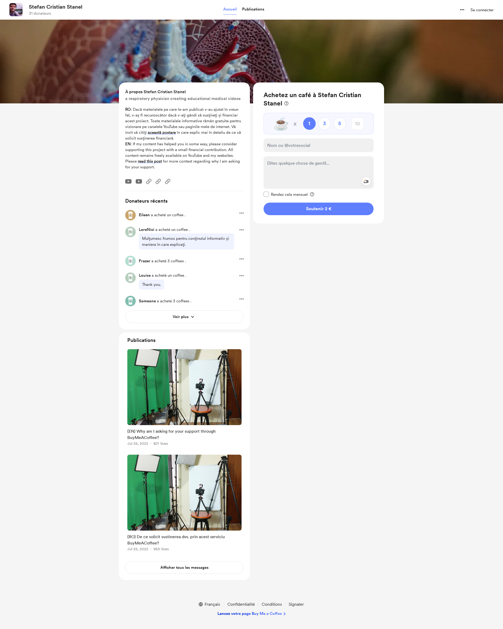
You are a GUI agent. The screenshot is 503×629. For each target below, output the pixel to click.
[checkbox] (286, 194)
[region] (318, 153)
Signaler (296, 604)
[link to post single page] (184, 398)
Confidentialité (241, 604)
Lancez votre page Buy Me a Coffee (249, 613)
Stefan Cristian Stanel (55, 7)
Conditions (272, 604)
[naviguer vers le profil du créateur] (16, 9)
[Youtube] (128, 181)
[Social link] (148, 181)
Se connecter (482, 10)
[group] (184, 398)
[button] (230, 9)
